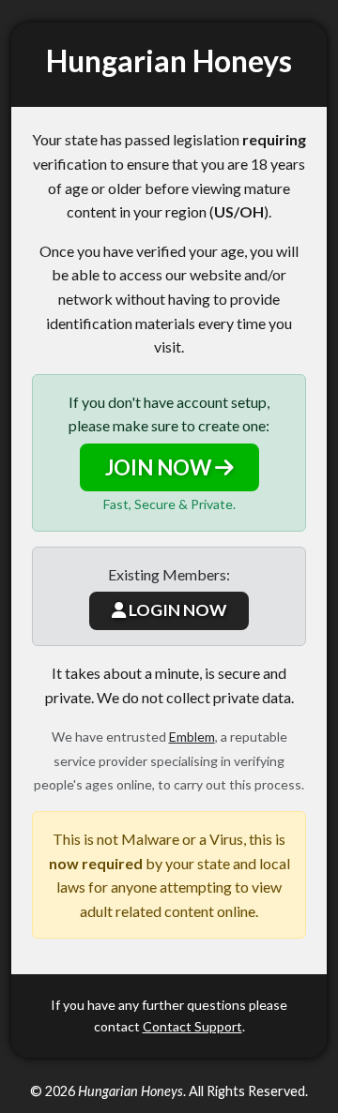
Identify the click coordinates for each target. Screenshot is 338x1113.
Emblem (192, 737)
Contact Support (192, 1026)
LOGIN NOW (176, 610)
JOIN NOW (160, 467)
